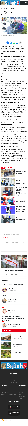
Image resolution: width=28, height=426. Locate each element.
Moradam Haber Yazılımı (16, 425)
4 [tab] (15, 274)
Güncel (12, 8)
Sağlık (20, 398)
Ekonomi (21, 390)
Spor (20, 394)
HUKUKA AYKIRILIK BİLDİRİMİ (8, 394)
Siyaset (21, 392)
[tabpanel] (14, 266)
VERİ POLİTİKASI (5, 392)
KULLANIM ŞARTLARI (6, 390)
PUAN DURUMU (14, 382)
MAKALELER (13, 376)
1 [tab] (11, 274)
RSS (5, 420)
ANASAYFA (4, 8)
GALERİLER (13, 378)
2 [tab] (12, 274)
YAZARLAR (13, 380)
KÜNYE (3, 388)
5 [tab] (16, 274)
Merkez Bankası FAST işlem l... (14, 270)
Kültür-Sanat (22, 396)
